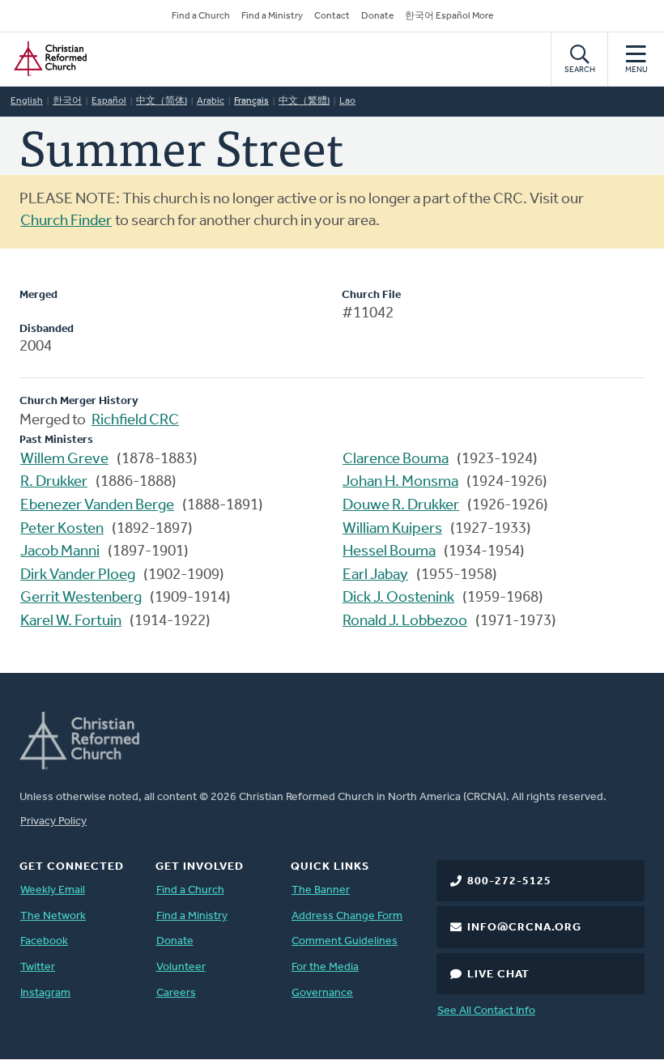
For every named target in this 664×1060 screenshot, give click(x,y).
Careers (176, 993)
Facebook (44, 941)
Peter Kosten (62, 529)
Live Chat (498, 974)
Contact (332, 16)
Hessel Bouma (389, 552)
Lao (347, 101)
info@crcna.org (524, 928)
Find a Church (201, 16)
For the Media (325, 967)
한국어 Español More (449, 16)
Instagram (45, 993)
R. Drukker (53, 482)
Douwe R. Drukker (401, 505)
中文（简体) (161, 101)
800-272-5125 (509, 881)
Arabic (210, 101)
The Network (53, 916)
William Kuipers (392, 529)
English (27, 101)
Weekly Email (52, 890)
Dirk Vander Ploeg (77, 575)
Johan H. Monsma (400, 482)
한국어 (67, 101)
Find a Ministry (272, 16)
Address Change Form (347, 916)
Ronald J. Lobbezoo (405, 621)
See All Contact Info (486, 1011)
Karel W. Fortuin (70, 621)
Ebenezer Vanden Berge (97, 505)
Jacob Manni (60, 552)
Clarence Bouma (396, 459)
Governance (322, 993)
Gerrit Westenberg (81, 598)
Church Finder (66, 221)
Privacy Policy (53, 821)
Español (109, 101)
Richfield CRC (135, 420)
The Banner (321, 890)
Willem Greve (64, 459)
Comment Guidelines (345, 941)
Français (251, 101)
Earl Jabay (375, 575)
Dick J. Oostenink (398, 598)
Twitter (37, 967)
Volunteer (181, 967)
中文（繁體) (304, 101)
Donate (377, 16)
